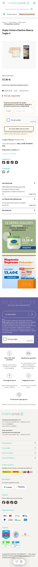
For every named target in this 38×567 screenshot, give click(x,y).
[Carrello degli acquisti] (21, 562)
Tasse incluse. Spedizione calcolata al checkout (15, 85)
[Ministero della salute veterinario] (16, 544)
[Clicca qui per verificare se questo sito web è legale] (6, 544)
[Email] (16, 162)
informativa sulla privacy (20, 134)
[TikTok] (12, 162)
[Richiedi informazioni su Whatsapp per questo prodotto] (3, 172)
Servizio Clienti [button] (7, 453)
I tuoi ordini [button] (6, 448)
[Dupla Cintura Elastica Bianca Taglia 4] (19, 52)
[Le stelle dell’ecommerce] (6, 534)
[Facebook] (3, 162)
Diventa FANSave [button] (8, 458)
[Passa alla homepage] (19, 3)
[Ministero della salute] (25, 534)
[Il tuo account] (3, 3)
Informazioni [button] (6, 443)
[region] (19, 55)
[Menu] (34, 3)
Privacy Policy (6, 322)
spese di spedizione (24, 556)
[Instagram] (8, 162)
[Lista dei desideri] (16, 562)
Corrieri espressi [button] (8, 465)
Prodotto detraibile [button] (9, 154)
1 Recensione (24, 91)
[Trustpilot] (8, 487)
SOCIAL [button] (5, 495)
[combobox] (17, 9)
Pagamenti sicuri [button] (8, 510)
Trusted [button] (5, 528)
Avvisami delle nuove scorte (19, 129)
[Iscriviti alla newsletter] (32, 314)
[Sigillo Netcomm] (16, 534)
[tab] (19, 189)
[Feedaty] (20, 487)
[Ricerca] (32, 9)
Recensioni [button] (6, 479)
